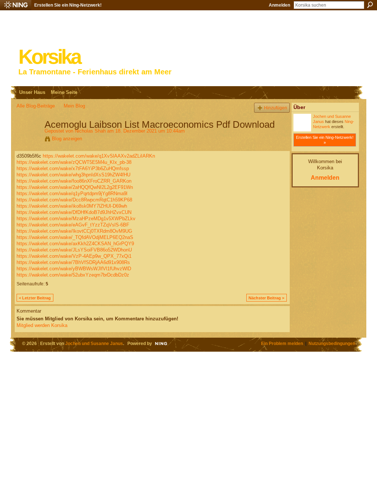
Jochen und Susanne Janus (94, 343)
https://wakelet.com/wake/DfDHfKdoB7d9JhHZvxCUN (74, 212)
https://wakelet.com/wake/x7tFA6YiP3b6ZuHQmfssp (73, 168)
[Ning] (15, 5)
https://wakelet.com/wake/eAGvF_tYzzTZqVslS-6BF (73, 225)
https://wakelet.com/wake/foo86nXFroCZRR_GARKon (74, 181)
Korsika (49, 57)
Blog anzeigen (67, 138)
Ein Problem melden (282, 343)
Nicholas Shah (90, 131)
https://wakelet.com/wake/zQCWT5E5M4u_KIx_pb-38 (74, 162)
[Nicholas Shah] (28, 140)
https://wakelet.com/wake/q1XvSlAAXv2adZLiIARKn (99, 156)
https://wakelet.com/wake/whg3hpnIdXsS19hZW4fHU (73, 174)
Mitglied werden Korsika (42, 325)
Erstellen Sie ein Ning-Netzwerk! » (324, 140)
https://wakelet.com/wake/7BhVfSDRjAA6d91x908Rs (73, 262)
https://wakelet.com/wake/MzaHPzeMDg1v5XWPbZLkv (76, 218)
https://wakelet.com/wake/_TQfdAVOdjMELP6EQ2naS (75, 237)
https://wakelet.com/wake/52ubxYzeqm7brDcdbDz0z (73, 275)
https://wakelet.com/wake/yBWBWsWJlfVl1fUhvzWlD (74, 268)
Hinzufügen (275, 107)
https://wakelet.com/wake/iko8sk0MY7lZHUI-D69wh (72, 206)
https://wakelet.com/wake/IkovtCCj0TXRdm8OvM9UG (74, 231)
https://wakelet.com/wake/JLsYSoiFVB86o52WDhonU (74, 250)
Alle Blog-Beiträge (36, 106)
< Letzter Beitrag (35, 298)
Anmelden (279, 5)
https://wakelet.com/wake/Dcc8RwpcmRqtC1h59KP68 (74, 200)
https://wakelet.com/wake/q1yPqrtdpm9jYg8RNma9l (72, 193)
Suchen (370, 4)
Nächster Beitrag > (266, 298)
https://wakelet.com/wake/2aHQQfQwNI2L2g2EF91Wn (75, 187)
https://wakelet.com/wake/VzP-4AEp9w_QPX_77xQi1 (74, 256)
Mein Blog (74, 106)
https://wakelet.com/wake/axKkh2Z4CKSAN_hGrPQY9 (75, 243)
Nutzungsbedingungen (332, 343)
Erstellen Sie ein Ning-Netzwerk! (68, 5)
